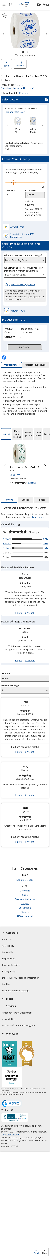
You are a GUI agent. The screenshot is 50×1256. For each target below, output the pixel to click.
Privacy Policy (9, 972)
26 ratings (32, 483)
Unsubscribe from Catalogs (16, 991)
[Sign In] (39, 5)
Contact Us (7, 952)
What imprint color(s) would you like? (23, 269)
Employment (8, 958)
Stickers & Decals (25, 879)
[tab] (11, 365)
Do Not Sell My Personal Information (21, 978)
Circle (25, 894)
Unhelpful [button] (30, 612)
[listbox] (25, 275)
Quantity (10, 190)
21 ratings (23, 93)
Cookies (6, 985)
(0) (46, 5)
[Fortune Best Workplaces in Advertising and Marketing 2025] (9, 1054)
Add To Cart (25, 347)
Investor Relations (11, 966)
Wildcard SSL (7, 1111)
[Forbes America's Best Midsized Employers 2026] (12, 1077)
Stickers (25, 912)
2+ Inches (25, 890)
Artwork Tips (8, 1019)
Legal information (10, 1134)
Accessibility (8, 945)
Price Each (30, 190)
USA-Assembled (25, 916)
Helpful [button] (18, 612)
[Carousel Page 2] (27, 52)
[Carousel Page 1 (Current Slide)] (23, 52)
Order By (5, 673)
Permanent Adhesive (25, 899)
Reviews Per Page (10, 685)
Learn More (38, 517)
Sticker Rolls (25, 907)
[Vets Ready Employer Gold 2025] (27, 1054)
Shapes (25, 903)
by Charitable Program (18, 1025)
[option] (17, 125)
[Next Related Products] (45, 466)
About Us (6, 939)
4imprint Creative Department (17, 1012)
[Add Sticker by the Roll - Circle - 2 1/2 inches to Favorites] (4, 16)
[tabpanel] (25, 677)
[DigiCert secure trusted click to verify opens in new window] (12, 1104)
